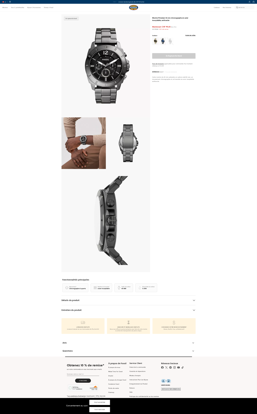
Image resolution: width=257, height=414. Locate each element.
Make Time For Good (115, 371)
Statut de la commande (137, 367)
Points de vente (113, 388)
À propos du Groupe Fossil (117, 380)
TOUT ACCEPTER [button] (99, 402)
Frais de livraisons (158, 64)
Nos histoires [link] (227, 7)
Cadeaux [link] (217, 7)
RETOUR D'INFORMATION (171, 389)
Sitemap (111, 392)
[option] (105, 65)
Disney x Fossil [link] (48, 7)
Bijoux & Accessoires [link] (34, 7)
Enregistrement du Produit (138, 384)
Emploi (110, 376)
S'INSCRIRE (83, 381)
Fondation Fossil (113, 384)
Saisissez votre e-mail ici (75, 374)
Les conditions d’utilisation (77, 396)
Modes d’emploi (135, 376)
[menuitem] (5, 7)
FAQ (130, 392)
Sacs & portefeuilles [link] (17, 7)
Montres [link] (5, 7)
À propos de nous (114, 367)
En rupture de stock (174, 56)
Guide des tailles (190, 35)
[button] (5, 2)
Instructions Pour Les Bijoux (138, 380)
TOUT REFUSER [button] (99, 410)
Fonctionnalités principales (75, 280)
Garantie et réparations (137, 371)
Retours (132, 388)
